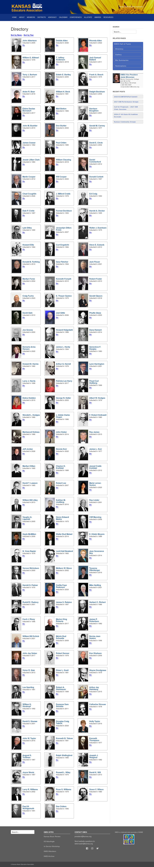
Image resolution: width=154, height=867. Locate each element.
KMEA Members (50, 851)
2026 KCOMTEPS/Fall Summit (125, 97)
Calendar (63, 17)
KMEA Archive (49, 856)
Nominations (120, 66)
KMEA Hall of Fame (122, 44)
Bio (23, 45)
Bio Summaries (121, 60)
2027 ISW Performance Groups (126, 102)
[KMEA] (28, 6)
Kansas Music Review (52, 836)
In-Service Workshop (52, 846)
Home (14, 17)
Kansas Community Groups (125, 122)
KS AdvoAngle (49, 841)
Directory (119, 49)
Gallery (118, 55)
